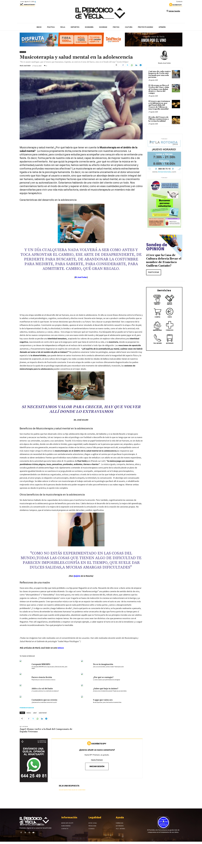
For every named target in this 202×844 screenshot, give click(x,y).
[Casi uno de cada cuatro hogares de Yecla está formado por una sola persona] (176, 74)
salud (34, 713)
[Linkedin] (136, 65)
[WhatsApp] (132, 65)
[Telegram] (141, 65)
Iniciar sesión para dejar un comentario (72, 790)
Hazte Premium (97, 760)
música (28, 713)
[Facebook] (123, 65)
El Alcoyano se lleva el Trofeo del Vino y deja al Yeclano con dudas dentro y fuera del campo (158, 89)
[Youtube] (33, 832)
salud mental (42, 713)
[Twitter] (127, 65)
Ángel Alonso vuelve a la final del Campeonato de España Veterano (46, 730)
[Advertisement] (81, 298)
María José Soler (25, 66)
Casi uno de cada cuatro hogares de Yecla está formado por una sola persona (159, 74)
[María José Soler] (164, 55)
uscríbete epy (177, 5)
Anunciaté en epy (29, 4)
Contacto (179, 1)
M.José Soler (81, 277)
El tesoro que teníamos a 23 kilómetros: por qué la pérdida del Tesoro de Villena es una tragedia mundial (159, 105)
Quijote (76, 576)
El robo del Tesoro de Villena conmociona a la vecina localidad (158, 119)
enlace (61, 647)
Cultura (22, 52)
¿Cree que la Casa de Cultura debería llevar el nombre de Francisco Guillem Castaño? (163, 260)
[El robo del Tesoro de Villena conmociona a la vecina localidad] (176, 120)
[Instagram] (29, 832)
